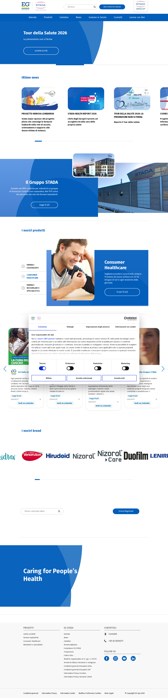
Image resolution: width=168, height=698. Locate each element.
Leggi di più (44, 205)
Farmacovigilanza (70, 645)
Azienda (33, 17)
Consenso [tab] (42, 327)
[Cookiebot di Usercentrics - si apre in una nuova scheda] (126, 318)
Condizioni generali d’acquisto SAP (77, 670)
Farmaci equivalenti (30, 638)
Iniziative (64, 17)
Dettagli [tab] (70, 327)
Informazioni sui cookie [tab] (125, 327)
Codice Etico (68, 655)
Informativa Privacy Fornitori (75, 673)
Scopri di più (122, 292)
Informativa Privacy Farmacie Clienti (78, 677)
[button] (14, 64)
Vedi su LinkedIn (26, 403)
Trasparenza (69, 652)
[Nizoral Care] (110, 456)
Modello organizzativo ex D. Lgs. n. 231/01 (80, 659)
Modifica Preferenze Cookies (90, 693)
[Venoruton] (32, 456)
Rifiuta (49, 378)
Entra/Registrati (126, 511)
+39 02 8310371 (116, 641)
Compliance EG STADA (72, 648)
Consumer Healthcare (31, 641)
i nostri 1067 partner (46, 339)
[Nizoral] (84, 456)
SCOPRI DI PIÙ (41, 51)
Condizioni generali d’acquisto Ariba (78, 666)
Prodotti (48, 17)
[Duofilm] (136, 456)
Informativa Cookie (67, 693)
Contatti (118, 17)
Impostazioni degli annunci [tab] (98, 327)
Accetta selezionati (84, 378)
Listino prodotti (29, 634)
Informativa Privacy (49, 693)
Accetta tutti (119, 378)
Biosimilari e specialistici (33, 645)
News (78, 17)
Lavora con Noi (137, 17)
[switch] (70, 368)
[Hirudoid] (58, 456)
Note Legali (109, 693)
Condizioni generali (30, 693)
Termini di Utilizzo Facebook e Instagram (80, 662)
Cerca (42, 521)
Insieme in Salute (98, 17)
